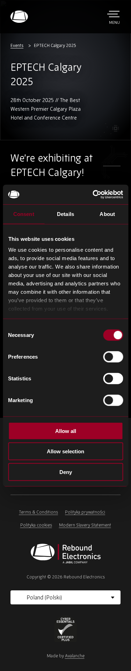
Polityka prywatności (85, 512)
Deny (65, 472)
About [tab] (107, 214)
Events (16, 45)
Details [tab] (65, 214)
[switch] (113, 356)
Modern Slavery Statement (85, 525)
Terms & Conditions (38, 512)
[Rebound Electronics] (19, 17)
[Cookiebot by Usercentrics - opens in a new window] (93, 194)
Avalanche (75, 656)
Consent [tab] (23, 214)
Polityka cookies (36, 525)
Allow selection (65, 451)
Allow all (65, 431)
